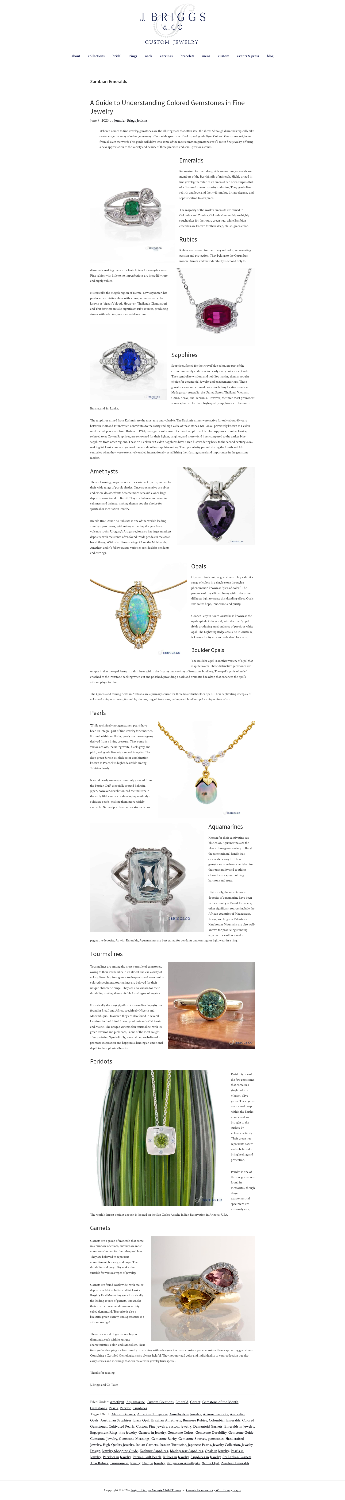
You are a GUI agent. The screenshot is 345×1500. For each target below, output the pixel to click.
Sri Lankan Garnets (236, 1457)
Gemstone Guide (240, 1432)
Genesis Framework (199, 1490)
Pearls (113, 1408)
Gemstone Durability (211, 1432)
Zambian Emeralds (235, 1463)
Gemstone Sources (192, 1438)
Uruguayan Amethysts (183, 1463)
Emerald (182, 1402)
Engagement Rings (104, 1432)
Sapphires (140, 1408)
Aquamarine (135, 1402)
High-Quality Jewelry (118, 1444)
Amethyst (117, 1402)
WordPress (222, 1490)
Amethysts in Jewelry (185, 1414)
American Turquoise (152, 1414)
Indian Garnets (147, 1444)
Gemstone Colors (181, 1432)
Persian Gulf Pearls (147, 1457)
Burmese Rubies (195, 1420)
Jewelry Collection (226, 1444)
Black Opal (141, 1420)
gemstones (216, 1438)
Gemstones (98, 1408)
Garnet (195, 1402)
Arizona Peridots (215, 1414)
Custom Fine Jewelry (151, 1426)
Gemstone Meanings (134, 1438)
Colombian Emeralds (224, 1420)
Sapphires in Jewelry (206, 1457)
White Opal (210, 1463)
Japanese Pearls (199, 1444)
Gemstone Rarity (163, 1438)
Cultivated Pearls (121, 1426)
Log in (237, 1490)
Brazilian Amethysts (166, 1420)
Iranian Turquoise (173, 1444)
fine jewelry (128, 1432)
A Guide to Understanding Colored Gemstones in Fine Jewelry (167, 106)
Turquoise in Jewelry (125, 1463)
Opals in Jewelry (217, 1450)
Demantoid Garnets (207, 1426)
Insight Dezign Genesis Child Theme (156, 1490)
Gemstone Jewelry (103, 1438)
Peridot (125, 1408)
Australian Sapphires (115, 1420)
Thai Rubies (99, 1463)
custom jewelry (180, 1426)
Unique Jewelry (153, 1463)
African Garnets (123, 1414)
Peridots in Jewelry (117, 1457)
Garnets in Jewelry (152, 1432)
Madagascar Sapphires (186, 1450)
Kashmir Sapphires (154, 1450)
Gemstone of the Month (220, 1402)
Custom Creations (160, 1402)
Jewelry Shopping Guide (120, 1450)
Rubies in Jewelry (176, 1457)
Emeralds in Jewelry (239, 1426)
